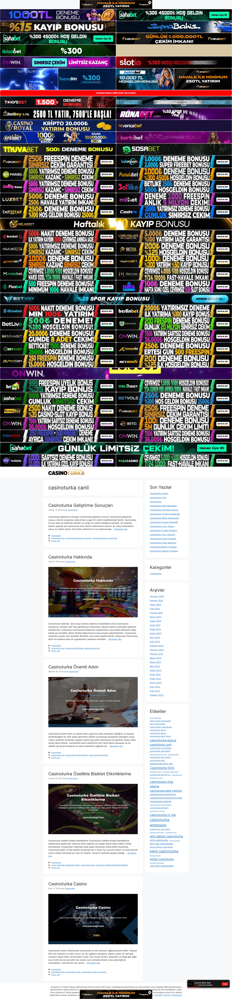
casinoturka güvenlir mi (160, 775)
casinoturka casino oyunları (158, 754)
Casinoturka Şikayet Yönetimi (164, 551)
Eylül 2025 (155, 609)
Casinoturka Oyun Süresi (162, 526)
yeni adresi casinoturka (157, 863)
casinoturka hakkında (74, 648)
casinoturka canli (58, 538)
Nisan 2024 (155, 662)
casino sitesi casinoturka (161, 727)
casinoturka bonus (163, 740)
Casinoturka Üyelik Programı (163, 530)
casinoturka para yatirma (166, 790)
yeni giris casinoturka (161, 865)
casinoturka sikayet (160, 801)
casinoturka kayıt (177, 775)
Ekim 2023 (155, 687)
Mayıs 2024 (155, 658)
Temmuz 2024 (157, 650)
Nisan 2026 (155, 604)
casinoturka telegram (159, 808)
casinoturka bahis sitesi (160, 736)
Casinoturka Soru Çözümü (162, 534)
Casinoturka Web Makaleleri (163, 506)
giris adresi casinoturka (166, 836)
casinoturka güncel (155, 772)
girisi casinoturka (174, 840)
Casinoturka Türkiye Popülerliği (165, 514)
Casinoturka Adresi (159, 493)
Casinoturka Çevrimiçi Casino (164, 510)
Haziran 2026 (156, 600)
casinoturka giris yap (161, 763)
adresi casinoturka (155, 718)
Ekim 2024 (155, 637)
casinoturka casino (73, 972)
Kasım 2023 (155, 683)
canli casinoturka (157, 724)
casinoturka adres (158, 730)
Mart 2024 (155, 666)
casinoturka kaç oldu (156, 778)
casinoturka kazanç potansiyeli (104, 538)
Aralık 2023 (155, 678)
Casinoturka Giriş (158, 497)
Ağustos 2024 (156, 646)
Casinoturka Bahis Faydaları (163, 547)
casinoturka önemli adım (98, 755)
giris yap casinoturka (161, 843)
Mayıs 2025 (155, 617)
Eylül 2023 (155, 691)
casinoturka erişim (173, 754)
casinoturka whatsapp (159, 822)
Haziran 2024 (156, 654)
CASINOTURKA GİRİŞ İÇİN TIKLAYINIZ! (116, 93)
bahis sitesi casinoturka (160, 721)
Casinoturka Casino (67, 883)
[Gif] (116, 224)
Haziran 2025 (156, 613)
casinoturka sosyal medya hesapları (161, 805)
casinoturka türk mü (92, 648)
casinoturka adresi (158, 733)
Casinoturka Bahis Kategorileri (164, 518)
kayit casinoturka (164, 851)
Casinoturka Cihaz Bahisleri (163, 543)
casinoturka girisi (157, 760)
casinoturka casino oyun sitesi (94, 972)
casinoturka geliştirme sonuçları (78, 538)
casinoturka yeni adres (160, 829)
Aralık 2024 (155, 629)
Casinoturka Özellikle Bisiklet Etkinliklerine (89, 773)
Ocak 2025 (155, 625)
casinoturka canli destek (160, 748)
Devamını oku (120, 529)
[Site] (58, 161)
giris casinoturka (159, 840)
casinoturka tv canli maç (157, 811)
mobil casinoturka (155, 855)
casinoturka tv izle (163, 815)
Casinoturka (56, 536)
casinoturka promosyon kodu (166, 797)
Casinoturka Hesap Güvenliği (164, 522)
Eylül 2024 (155, 641)
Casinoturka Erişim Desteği (163, 539)
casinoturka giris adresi (160, 757)
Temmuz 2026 (157, 596)
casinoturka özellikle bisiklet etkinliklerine (111, 865)
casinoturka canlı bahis (160, 751)
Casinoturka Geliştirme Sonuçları (80, 505)
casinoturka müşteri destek (77, 755)
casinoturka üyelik (170, 832)
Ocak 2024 (155, 674)
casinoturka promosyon (163, 794)
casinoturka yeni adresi (157, 832)
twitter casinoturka (162, 859)
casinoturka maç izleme (161, 784)
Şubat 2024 (155, 670)
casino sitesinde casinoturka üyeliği (65, 865)
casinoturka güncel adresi (170, 772)
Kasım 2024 (155, 633)
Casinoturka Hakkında (70, 556)
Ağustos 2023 (156, 695)
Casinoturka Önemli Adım (73, 666)
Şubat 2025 (155, 621)
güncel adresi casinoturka (161, 847)
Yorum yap (55, 541)
